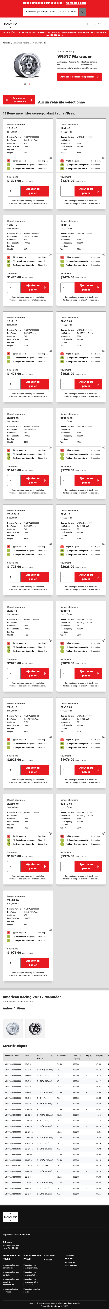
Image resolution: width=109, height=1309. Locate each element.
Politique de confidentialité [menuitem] (71, 1264)
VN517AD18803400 (13, 1070)
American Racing (21, 43)
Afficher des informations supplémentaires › (77, 68)
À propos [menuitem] (48, 1259)
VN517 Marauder (39, 43)
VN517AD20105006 (13, 1120)
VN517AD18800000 (13, 1064)
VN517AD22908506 (13, 1194)
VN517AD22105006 (13, 1166)
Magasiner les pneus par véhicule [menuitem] (31, 1266)
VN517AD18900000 (13, 1087)
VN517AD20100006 (13, 1109)
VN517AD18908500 (13, 1103)
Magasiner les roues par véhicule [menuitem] (11, 1266)
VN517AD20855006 (13, 1143)
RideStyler (55, 1306)
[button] (88, 24)
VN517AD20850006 (13, 1132)
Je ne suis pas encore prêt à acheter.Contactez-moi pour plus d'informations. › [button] (28, 202)
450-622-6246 (56, 35)
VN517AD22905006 (13, 1188)
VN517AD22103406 (13, 1160)
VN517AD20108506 (13, 1126)
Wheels (6, 43)
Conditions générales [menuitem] (69, 1257)
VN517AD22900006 (13, 1177)
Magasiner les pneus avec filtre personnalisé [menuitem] (30, 1282)
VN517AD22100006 (13, 1154)
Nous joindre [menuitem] (49, 1255)
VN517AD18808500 (13, 1081)
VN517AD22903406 (13, 1182)
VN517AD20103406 (13, 1115)
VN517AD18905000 (13, 1098)
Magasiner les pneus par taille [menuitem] (30, 1273)
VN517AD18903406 (13, 1092)
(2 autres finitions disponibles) (89, 63)
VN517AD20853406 (13, 1137)
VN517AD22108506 (13, 1171)
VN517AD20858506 (13, 1149)
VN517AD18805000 (13, 1075)
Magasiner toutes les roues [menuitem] (10, 1290)
